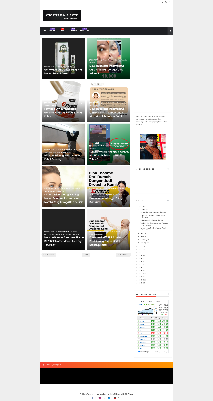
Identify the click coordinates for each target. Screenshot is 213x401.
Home (86, 254)
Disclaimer (84, 30)
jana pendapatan (50, 152)
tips (63, 191)
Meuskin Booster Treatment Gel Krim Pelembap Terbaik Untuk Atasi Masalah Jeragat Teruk (107, 112)
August (143, 209)
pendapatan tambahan (63, 152)
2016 (141, 268)
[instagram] (165, 2)
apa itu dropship (107, 188)
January (144, 243)
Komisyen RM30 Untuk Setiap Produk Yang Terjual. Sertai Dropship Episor (105, 241)
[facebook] (169, 2)
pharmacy (78, 103)
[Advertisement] (152, 73)
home (43, 31)
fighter (80, 149)
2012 (141, 280)
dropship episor (101, 191)
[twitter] (162, 2)
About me (52, 30)
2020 (141, 255)
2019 (141, 259)
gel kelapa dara (68, 66)
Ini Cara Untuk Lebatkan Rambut (151, 220)
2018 (141, 262)
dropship (69, 149)
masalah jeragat (60, 234)
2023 (141, 246)
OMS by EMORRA (95, 234)
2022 (141, 250)
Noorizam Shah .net (103, 394)
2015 (141, 271)
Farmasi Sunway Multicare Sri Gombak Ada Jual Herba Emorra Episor (63, 112)
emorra (74, 149)
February (144, 240)
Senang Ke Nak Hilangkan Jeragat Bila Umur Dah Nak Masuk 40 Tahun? (109, 155)
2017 (141, 265)
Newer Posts (123, 254)
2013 (141, 277)
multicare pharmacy (68, 103)
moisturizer (93, 106)
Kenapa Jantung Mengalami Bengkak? (153, 212)
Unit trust (73, 30)
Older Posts (49, 254)
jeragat (105, 103)
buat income (62, 149)
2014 (141, 274)
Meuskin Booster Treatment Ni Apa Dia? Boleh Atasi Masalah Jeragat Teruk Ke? (64, 241)
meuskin (92, 63)
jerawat (110, 103)
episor (60, 103)
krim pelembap (122, 60)
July (142, 234)
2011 (140, 283)
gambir (60, 66)
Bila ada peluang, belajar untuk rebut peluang (62, 157)
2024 (141, 207)
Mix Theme (129, 394)
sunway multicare (50, 106)
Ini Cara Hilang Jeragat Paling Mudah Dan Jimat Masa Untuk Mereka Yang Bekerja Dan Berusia (63, 198)
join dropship (117, 231)
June (142, 237)
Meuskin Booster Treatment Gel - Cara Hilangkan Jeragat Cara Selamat (108, 69)
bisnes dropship (118, 188)
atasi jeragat (61, 188)
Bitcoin (62, 30)
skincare (58, 191)
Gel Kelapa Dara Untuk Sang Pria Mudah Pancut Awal (63, 71)
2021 (141, 252)
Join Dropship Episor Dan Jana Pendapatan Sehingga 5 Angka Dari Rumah (107, 198)
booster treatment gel (110, 60)
